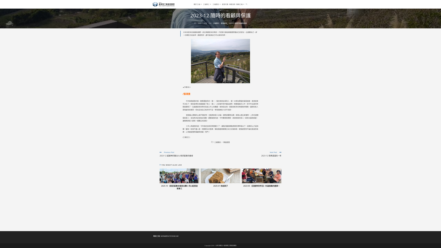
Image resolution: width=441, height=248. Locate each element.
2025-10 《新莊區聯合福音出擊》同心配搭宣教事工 (179, 187)
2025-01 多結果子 (220, 186)
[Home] (195, 23)
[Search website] (246, 4)
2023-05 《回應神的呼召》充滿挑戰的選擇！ (261, 186)
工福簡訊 (217, 142)
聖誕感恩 (226, 142)
